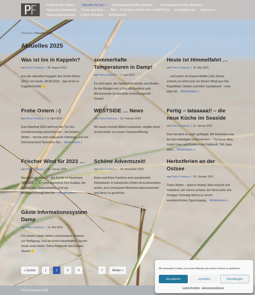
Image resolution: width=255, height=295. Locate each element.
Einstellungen (235, 278)
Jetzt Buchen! (117, 14)
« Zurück (29, 270)
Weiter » (117, 270)
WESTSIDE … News (118, 110)
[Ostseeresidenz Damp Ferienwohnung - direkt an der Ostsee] (30, 9)
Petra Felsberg (35, 67)
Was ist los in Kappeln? (50, 60)
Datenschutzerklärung (213, 288)
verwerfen (204, 278)
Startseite (26, 32)
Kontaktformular (185, 9)
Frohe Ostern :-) (41, 110)
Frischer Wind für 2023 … (53, 161)
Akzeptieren (173, 278)
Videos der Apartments (61, 9)
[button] (76, 5)
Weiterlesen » (190, 91)
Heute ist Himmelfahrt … (197, 60)
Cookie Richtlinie (191, 288)
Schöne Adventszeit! (119, 161)
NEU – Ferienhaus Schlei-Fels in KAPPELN (140, 9)
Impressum (208, 9)
